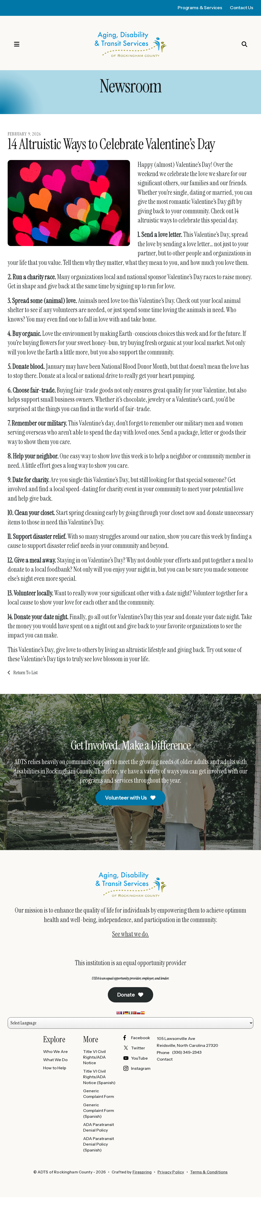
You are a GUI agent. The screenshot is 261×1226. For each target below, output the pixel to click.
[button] (11, 44)
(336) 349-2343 (187, 1052)
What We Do (55, 1059)
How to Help (54, 1067)
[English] (118, 1014)
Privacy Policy (171, 1172)
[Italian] (130, 1014)
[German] (126, 1014)
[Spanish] (143, 1014)
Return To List (25, 672)
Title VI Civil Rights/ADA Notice (94, 1057)
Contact (165, 1059)
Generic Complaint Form (98, 1093)
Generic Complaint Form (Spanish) (98, 1110)
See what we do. (130, 934)
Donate (126, 995)
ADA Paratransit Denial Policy (98, 1127)
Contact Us (241, 7)
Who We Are (55, 1051)
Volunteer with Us (126, 798)
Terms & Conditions (209, 1172)
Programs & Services (200, 7)
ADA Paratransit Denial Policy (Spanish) (98, 1144)
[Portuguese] (135, 1014)
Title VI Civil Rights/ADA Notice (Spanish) (99, 1077)
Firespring (142, 1172)
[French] (122, 1014)
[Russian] (139, 1014)
